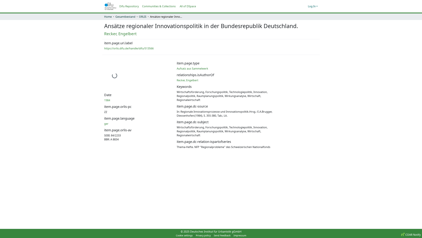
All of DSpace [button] (188, 6)
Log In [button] (312, 6)
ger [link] (106, 124)
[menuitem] (189, 6)
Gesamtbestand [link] (125, 16)
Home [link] (108, 16)
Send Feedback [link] (222, 235)
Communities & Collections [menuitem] (159, 6)
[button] (110, 6)
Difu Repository (129, 6)
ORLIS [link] (142, 16)
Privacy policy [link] (203, 235)
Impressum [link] (240, 235)
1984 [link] (107, 100)
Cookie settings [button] (184, 235)
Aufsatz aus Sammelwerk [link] (192, 68)
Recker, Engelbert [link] (120, 33)
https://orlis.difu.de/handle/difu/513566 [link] (129, 48)
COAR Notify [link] (413, 235)
